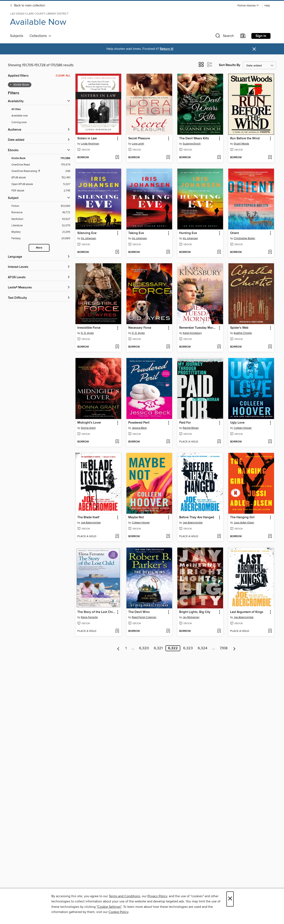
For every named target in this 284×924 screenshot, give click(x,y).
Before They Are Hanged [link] (196, 517)
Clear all (63, 75)
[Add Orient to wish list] (270, 252)
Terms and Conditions (124, 896)
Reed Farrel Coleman (144, 617)
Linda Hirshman (90, 143)
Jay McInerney (191, 617)
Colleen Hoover (243, 428)
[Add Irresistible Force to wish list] (117, 347)
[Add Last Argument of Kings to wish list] (270, 631)
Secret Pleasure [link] (139, 138)
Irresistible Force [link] (88, 328)
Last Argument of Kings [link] (246, 612)
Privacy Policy (157, 896)
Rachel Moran (191, 428)
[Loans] (243, 37)
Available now (19, 115)
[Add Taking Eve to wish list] (168, 252)
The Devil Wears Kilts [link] (194, 138)
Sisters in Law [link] (87, 138)
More (39, 248)
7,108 (223, 648)
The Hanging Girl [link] (242, 517)
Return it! (166, 49)
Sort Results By (229, 65)
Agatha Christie (243, 333)
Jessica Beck (139, 428)
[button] (248, 5)
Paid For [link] (185, 423)
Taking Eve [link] (136, 233)
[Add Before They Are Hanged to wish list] (219, 536)
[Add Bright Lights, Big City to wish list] (219, 631)
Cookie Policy (118, 912)
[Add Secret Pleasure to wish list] (168, 157)
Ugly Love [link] (237, 423)
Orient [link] (234, 233)
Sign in (261, 36)
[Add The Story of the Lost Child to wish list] (117, 631)
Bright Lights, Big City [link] (194, 612)
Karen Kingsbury (192, 333)
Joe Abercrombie (91, 522)
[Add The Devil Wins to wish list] (168, 631)
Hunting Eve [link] (188, 233)
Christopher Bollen (244, 238)
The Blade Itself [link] (88, 517)
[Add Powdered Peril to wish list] (168, 442)
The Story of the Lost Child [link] (96, 612)
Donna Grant (88, 428)
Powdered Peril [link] (138, 423)
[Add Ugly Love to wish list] (270, 442)
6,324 (202, 648)
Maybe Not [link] (136, 517)
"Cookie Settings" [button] (108, 907)
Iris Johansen (88, 238)
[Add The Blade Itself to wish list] (117, 536)
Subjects (16, 36)
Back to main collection (29, 5)
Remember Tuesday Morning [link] (198, 328)
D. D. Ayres (87, 333)
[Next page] (234, 648)
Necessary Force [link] (139, 328)
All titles (16, 109)
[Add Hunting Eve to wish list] (219, 252)
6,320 (144, 648)
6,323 (188, 648)
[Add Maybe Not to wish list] (168, 536)
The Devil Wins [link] (139, 612)
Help (267, 5)
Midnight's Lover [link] (89, 423)
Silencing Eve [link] (86, 233)
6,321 (158, 648)
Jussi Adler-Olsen (244, 522)
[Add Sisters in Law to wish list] (117, 157)
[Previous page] (118, 648)
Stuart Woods (241, 143)
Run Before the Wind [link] (245, 138)
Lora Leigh (138, 143)
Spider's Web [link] (239, 328)
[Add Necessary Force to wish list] (168, 347)
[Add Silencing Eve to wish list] (117, 252)
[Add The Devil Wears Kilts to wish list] (219, 157)
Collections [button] (39, 36)
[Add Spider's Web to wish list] (270, 347)
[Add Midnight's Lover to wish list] (117, 442)
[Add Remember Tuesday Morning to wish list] (219, 347)
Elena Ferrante (89, 617)
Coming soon (19, 122)
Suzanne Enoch (192, 143)
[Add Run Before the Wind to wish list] (270, 157)
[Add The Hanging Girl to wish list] (270, 536)
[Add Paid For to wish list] (219, 442)
